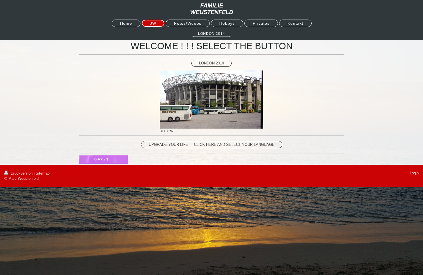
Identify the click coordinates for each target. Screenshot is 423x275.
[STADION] (211, 99)
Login (414, 173)
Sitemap (42, 173)
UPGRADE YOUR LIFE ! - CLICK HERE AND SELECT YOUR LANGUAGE (212, 144)
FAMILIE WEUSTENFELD (211, 8)
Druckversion (21, 173)
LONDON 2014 (211, 63)
